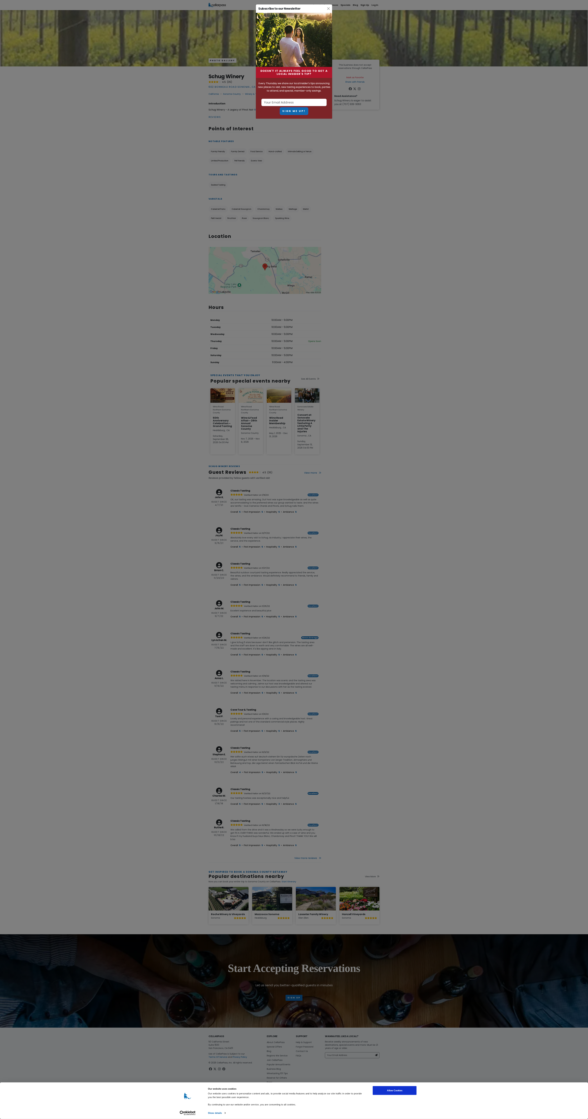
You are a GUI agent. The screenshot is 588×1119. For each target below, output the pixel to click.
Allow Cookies (394, 1090)
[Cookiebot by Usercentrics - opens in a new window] (187, 1113)
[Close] (328, 8)
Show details (215, 1113)
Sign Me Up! (294, 111)
